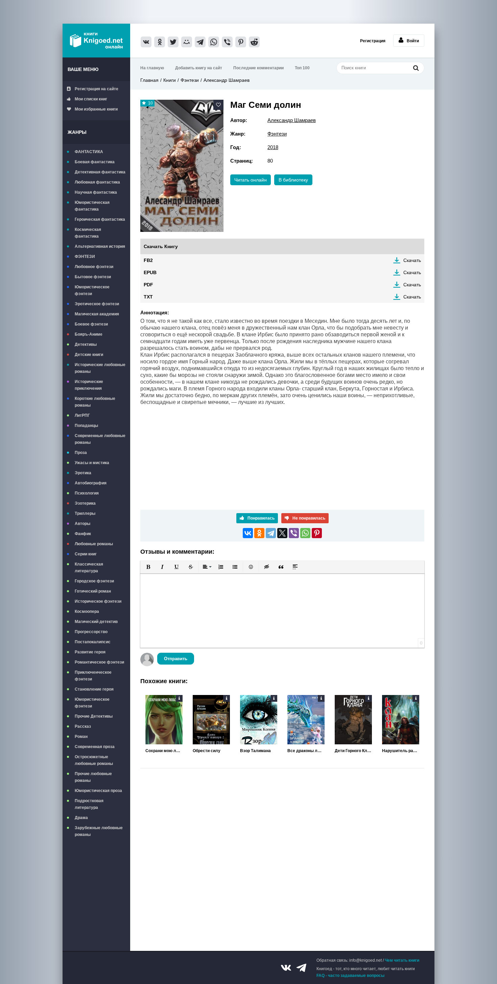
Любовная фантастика (97, 182)
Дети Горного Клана (353, 750)
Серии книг (86, 554)
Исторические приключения (89, 385)
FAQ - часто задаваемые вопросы (350, 975)
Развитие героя (90, 652)
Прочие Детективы (94, 716)
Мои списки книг (91, 99)
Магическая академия (97, 314)
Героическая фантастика (100, 219)
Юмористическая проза (98, 790)
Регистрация (372, 41)
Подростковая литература (89, 804)
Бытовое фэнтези (93, 276)
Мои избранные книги (96, 109)
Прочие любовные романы (93, 777)
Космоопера (87, 611)
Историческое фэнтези (98, 601)
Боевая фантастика (95, 162)
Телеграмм (301, 968)
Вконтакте (286, 968)
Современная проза (95, 746)
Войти (413, 41)
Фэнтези (190, 80)
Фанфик (83, 533)
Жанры (77, 132)
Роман (81, 736)
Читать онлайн (250, 180)
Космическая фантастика (88, 233)
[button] (148, 566)
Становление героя (94, 689)
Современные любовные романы (100, 439)
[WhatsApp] (305, 533)
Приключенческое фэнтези (93, 675)
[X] (282, 533)
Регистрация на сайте (96, 89)
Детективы (86, 344)
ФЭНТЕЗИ (85, 256)
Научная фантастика (96, 192)
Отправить (175, 658)
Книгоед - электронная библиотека (96, 40)
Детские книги (89, 354)
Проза (81, 452)
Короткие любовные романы (95, 402)
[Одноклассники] (259, 533)
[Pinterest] (317, 533)
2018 (272, 147)
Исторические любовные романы (100, 368)
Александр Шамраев (227, 80)
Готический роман (93, 591)
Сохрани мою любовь (164, 750)
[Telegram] (271, 533)
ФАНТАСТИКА (89, 151)
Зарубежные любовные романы (99, 831)
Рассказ (83, 726)
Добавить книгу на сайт (198, 68)
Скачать (412, 260)
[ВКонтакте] (248, 533)
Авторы (82, 523)
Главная (149, 80)
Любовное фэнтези (94, 266)
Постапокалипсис (93, 642)
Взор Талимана (255, 750)
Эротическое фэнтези (97, 304)
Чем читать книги (402, 960)
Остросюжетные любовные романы (94, 760)
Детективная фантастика (100, 172)
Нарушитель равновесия (400, 750)
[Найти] (416, 68)
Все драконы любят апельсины (306, 750)
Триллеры (85, 513)
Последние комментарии (258, 68)
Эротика (83, 473)
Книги (169, 80)
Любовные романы (94, 544)
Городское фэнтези (94, 581)
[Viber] (294, 533)
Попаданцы (86, 425)
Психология (87, 493)
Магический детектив (96, 621)
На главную (152, 68)
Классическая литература (89, 567)
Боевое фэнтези (91, 324)
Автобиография (90, 483)
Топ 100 (302, 68)
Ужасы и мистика (92, 462)
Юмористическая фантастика (92, 206)
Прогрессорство (91, 631)
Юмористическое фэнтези (92, 290)
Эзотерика (85, 503)
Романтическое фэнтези (99, 662)
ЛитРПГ (82, 415)
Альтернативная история (100, 246)
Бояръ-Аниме (88, 334)
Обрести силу (206, 750)
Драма (81, 817)
